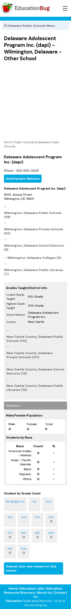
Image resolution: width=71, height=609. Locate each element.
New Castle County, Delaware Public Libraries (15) (35, 388)
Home (13, 588)
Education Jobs (32, 588)
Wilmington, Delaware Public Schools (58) (33, 215)
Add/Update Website (23, 179)
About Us (44, 592)
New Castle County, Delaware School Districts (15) (35, 371)
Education (14, 601)
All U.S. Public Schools (19, 142)
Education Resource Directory (33, 590)
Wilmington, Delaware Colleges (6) (34, 258)
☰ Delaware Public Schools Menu (29, 26)
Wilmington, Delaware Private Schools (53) (33, 231)
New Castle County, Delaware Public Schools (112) (35, 339)
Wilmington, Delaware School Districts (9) (34, 247)
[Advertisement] (35, 100)
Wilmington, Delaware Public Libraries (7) (33, 272)
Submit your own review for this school (31, 568)
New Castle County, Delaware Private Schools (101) (30, 355)
